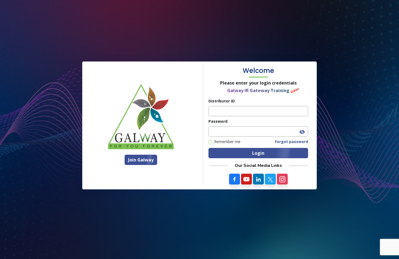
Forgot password (291, 141)
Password (217, 121)
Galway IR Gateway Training (258, 90)
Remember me (227, 141)
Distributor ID (221, 100)
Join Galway (141, 160)
